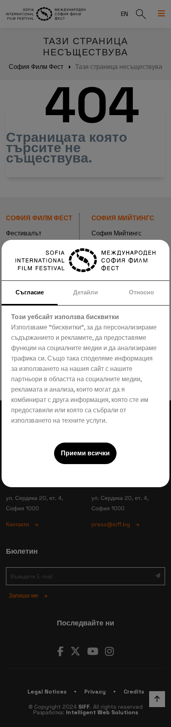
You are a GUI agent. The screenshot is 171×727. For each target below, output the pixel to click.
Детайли (85, 292)
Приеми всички (85, 453)
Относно (141, 292)
